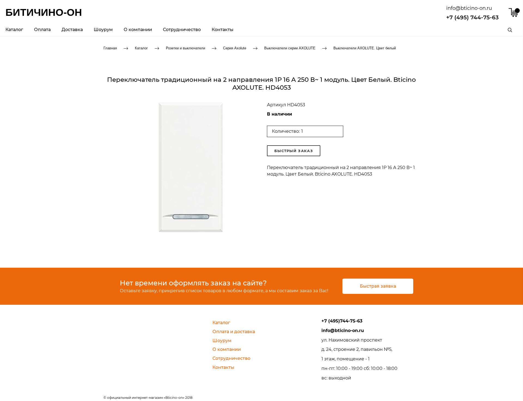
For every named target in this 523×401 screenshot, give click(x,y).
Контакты (222, 29)
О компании (138, 29)
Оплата (42, 29)
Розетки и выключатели (185, 48)
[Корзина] (513, 12)
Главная (110, 48)
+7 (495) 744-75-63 (472, 17)
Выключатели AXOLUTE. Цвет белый (364, 48)
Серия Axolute (234, 48)
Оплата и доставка (233, 331)
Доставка (72, 29)
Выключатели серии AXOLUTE (289, 48)
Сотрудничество (182, 29)
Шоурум (103, 29)
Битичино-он (43, 12)
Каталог (14, 29)
